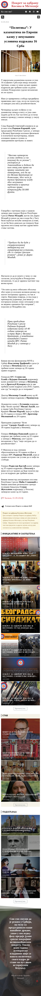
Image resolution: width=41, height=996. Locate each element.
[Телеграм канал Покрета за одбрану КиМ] (2, 506)
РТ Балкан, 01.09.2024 (12, 498)
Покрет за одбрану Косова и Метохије (24, 4)
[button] (2, 17)
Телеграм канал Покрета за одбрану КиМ (18, 506)
